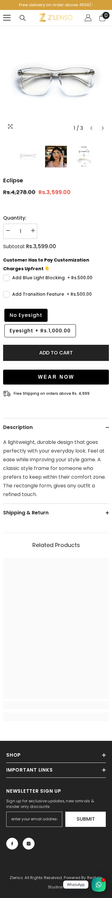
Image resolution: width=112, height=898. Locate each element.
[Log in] (88, 17)
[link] (56, 705)
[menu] (7, 17)
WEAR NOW (56, 377)
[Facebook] (12, 844)
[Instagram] (29, 844)
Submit (86, 819)
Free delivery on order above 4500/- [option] (56, 5)
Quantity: (14, 217)
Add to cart (56, 352)
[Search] (22, 18)
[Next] (102, 128)
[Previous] (91, 128)
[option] (56, 81)
